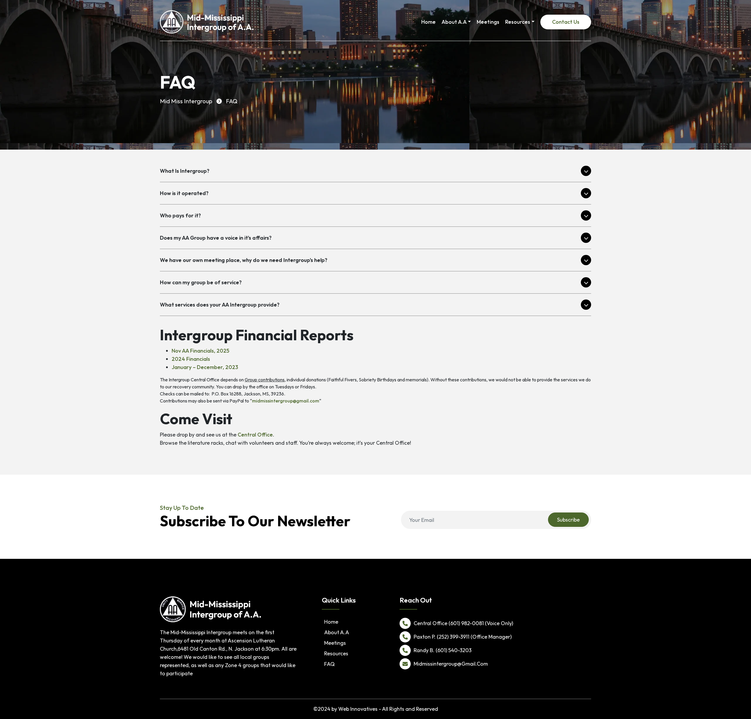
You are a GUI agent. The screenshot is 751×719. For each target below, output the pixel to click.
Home (428, 21)
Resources (517, 21)
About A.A (454, 21)
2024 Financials (191, 359)
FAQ (329, 664)
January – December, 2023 (205, 367)
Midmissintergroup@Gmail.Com (451, 663)
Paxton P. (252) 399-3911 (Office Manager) (463, 636)
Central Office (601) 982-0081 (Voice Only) (463, 623)
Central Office (255, 434)
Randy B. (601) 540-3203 (442, 650)
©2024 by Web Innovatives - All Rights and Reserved (375, 709)
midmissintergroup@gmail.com (285, 401)
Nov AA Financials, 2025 (200, 350)
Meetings (488, 21)
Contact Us (565, 21)
